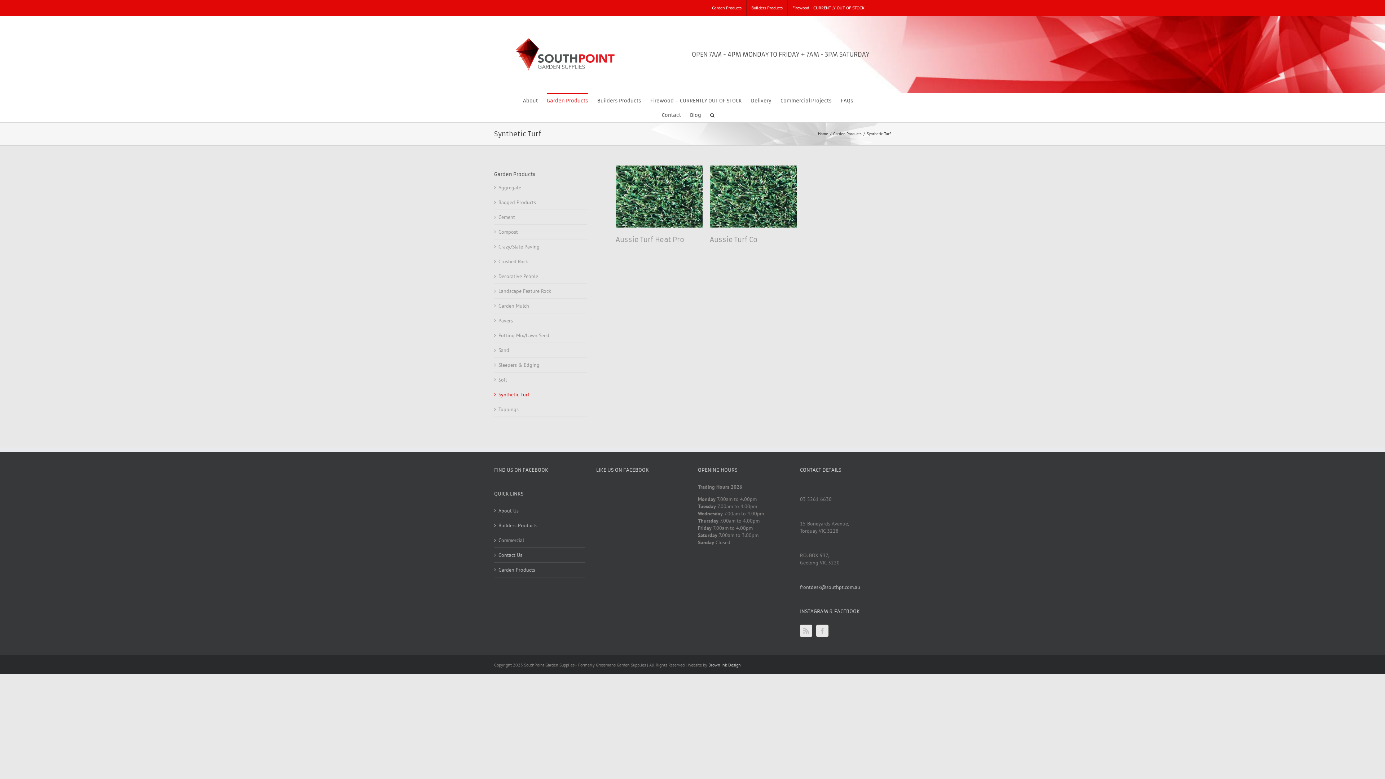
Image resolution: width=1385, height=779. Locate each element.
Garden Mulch (513, 306)
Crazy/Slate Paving (519, 246)
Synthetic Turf (513, 394)
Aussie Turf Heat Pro (650, 240)
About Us (508, 510)
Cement (506, 217)
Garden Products (516, 570)
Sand (503, 350)
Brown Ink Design (724, 665)
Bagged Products (517, 202)
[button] (712, 114)
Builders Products (517, 525)
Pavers (505, 320)
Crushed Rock (513, 261)
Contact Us (510, 555)
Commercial (511, 540)
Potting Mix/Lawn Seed (523, 335)
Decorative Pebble (518, 276)
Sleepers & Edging (519, 365)
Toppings (508, 409)
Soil (502, 380)
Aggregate (509, 187)
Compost (508, 232)
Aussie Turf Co (733, 240)
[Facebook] (822, 631)
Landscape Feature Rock (524, 291)
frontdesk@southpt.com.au (830, 587)
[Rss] (806, 631)
